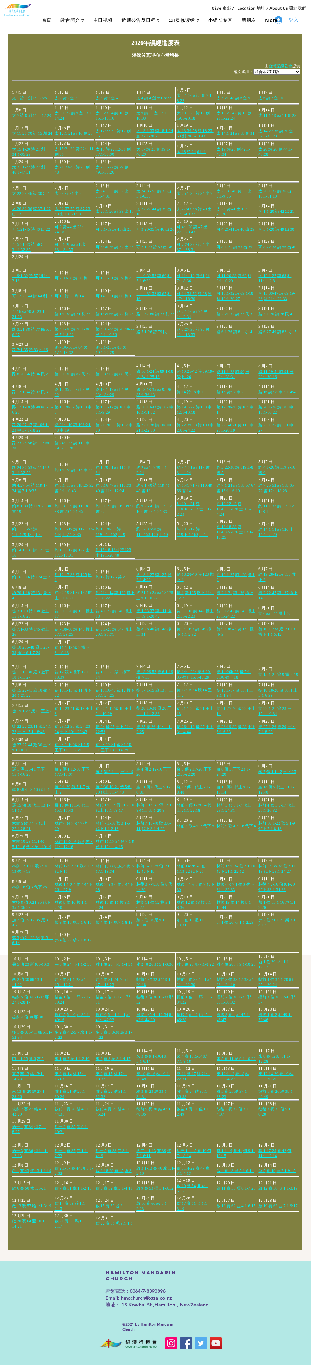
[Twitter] (201, 1343)
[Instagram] (171, 1343)
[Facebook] (186, 1343)
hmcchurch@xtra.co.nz (146, 1298)
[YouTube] (216, 1343)
